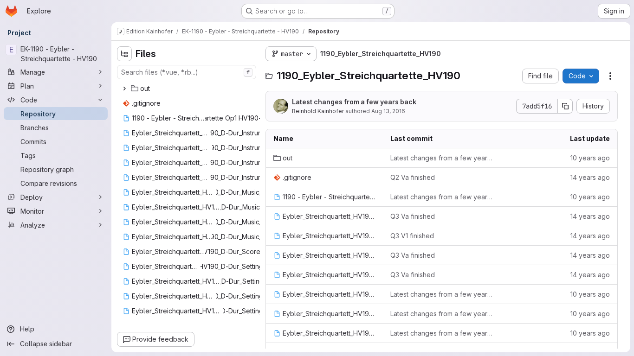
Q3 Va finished (412, 216)
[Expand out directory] (124, 88)
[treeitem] (187, 88)
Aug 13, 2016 (388, 111)
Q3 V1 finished (412, 236)
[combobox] (186, 72)
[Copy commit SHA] (565, 106)
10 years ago (590, 158)
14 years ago (590, 177)
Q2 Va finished (412, 177)
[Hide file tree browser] (124, 53)
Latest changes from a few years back (354, 102)
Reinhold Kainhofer (318, 111)
